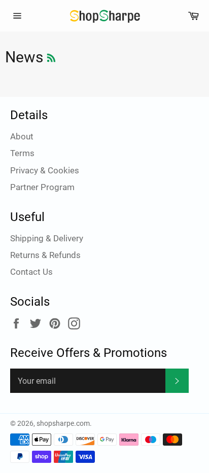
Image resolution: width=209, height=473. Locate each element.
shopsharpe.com (63, 423)
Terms (22, 153)
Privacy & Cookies (44, 170)
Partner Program (42, 187)
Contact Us (31, 272)
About (21, 136)
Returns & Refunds (45, 255)
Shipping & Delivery (46, 238)
